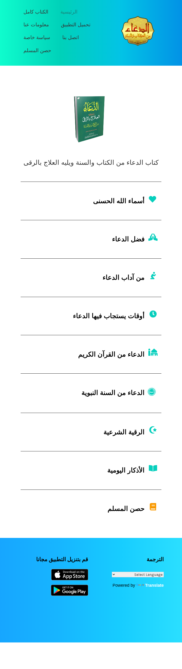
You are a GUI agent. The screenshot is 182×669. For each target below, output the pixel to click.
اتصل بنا (70, 37)
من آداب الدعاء (124, 277)
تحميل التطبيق (76, 24)
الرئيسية (68, 11)
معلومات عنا (36, 24)
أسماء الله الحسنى (119, 201)
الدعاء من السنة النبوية (113, 392)
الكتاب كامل (35, 11)
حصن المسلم (37, 50)
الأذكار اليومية (126, 470)
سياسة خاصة (36, 37)
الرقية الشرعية (124, 432)
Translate (154, 585)
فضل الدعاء (128, 239)
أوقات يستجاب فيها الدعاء (109, 316)
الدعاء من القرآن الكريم (111, 354)
